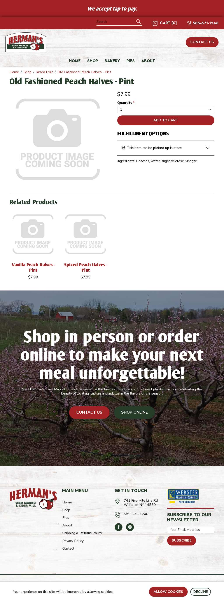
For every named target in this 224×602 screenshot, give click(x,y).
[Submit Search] (138, 22)
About (148, 61)
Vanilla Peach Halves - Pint (33, 267)
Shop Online (134, 412)
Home (75, 61)
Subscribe (181, 540)
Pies (130, 61)
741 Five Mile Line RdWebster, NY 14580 (141, 502)
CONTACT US (202, 42)
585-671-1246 (206, 23)
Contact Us (89, 412)
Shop (92, 61)
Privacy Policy (73, 540)
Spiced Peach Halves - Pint (85, 267)
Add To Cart (165, 120)
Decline (200, 591)
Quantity (126, 103)
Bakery (112, 61)
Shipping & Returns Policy (82, 533)
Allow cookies (168, 591)
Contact (68, 548)
